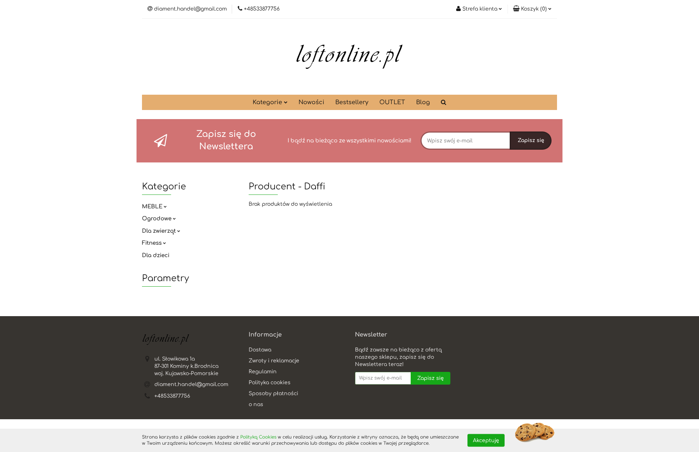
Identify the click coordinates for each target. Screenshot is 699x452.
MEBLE (153, 207)
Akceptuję (486, 440)
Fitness (152, 243)
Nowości (311, 102)
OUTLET (392, 102)
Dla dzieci (155, 255)
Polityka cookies (270, 382)
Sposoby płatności (273, 393)
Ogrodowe (157, 219)
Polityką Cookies (258, 437)
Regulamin (263, 371)
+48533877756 (172, 396)
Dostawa (260, 350)
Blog (423, 102)
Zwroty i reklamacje (274, 360)
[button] (532, 9)
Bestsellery (351, 102)
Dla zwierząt (159, 231)
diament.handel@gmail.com (191, 384)
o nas (256, 404)
